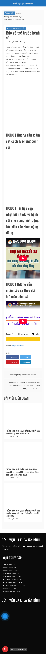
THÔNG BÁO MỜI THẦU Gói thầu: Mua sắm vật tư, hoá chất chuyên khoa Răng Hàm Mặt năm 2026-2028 (22, 472)
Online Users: (7, 564)
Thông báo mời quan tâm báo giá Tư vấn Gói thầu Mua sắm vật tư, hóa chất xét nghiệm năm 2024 (23, 385)
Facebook (13, 357)
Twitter (26, 357)
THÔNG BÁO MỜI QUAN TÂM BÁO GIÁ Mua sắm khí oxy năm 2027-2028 (23, 432)
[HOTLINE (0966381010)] (5, 649)
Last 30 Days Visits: (10, 582)
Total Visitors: (7, 591)
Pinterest (13, 362)
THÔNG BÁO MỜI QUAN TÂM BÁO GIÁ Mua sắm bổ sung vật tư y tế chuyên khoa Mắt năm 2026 (23, 513)
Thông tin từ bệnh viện (16, 28)
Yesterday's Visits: (9, 573)
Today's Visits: (8, 567)
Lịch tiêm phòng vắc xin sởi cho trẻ (22, 374)
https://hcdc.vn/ (18, 345)
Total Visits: (6, 588)
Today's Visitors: (8, 570)
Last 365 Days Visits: (10, 585)
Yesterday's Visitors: (10, 576)
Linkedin (26, 362)
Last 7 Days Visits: (9, 579)
